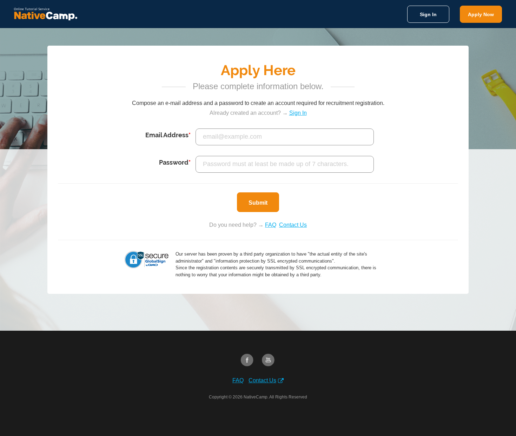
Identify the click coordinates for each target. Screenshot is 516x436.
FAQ (270, 225)
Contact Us (293, 225)
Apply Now (481, 14)
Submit (258, 203)
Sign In (428, 14)
